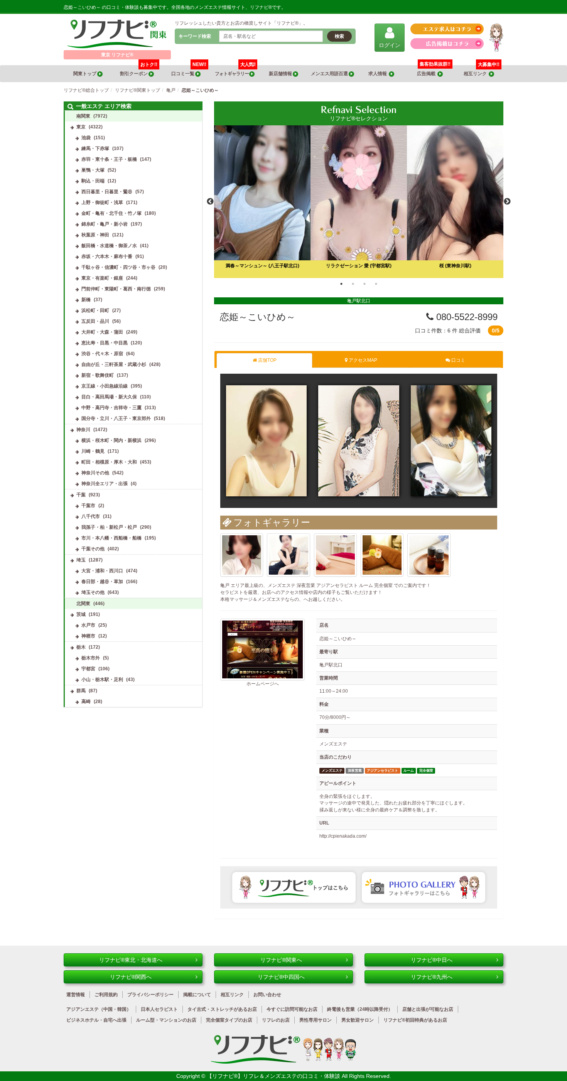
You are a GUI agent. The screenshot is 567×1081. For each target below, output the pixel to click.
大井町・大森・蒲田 (102, 332)
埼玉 (81, 560)
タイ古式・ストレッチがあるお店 (222, 1009)
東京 (81, 127)
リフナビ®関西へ (131, 977)
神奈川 (83, 429)
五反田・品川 (95, 321)
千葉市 (88, 505)
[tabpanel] (358, 201)
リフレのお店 (276, 1020)
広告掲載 (427, 73)
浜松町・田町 (95, 310)
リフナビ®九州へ (431, 977)
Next (507, 202)
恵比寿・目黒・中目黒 (104, 343)
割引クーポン (138, 70)
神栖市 (88, 636)
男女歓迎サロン (357, 1020)
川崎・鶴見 (93, 451)
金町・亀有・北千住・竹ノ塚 (111, 213)
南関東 (83, 116)
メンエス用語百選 (330, 73)
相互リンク (482, 70)
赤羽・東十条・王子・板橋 (109, 159)
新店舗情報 (281, 73)
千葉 (81, 494)
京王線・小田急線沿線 (104, 386)
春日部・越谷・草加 (102, 581)
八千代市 (90, 516)
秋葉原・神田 (95, 235)
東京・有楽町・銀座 (102, 278)
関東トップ (85, 73)
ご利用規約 (106, 994)
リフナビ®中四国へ (281, 977)
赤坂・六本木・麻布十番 (106, 256)
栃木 (81, 647)
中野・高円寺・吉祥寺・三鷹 (111, 407)
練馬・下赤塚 (95, 148)
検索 (339, 36)
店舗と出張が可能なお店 (427, 1009)
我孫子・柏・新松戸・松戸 (109, 527)
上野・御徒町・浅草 (102, 202)
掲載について (197, 994)
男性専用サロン (315, 1020)
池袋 (86, 137)
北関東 (83, 603)
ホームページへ (262, 683)
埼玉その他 (93, 592)
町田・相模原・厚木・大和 (109, 462)
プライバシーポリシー (150, 994)
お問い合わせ (267, 994)
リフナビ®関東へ (281, 960)
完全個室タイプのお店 (229, 1020)
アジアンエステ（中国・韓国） (98, 1009)
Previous (210, 202)
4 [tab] (376, 284)
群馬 (81, 690)
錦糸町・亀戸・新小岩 (104, 224)
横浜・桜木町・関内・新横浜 (111, 440)
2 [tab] (353, 284)
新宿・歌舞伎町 (97, 375)
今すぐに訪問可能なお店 (292, 1009)
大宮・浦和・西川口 (102, 570)
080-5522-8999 (466, 317)
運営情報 (75, 994)
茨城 (81, 614)
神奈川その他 (95, 473)
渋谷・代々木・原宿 (102, 353)
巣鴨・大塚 (93, 170)
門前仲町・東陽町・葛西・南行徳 (116, 289)
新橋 (86, 299)
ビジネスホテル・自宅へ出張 (96, 1020)
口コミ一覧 (188, 70)
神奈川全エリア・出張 (104, 483)
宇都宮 (88, 668)
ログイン (389, 45)
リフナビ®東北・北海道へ (130, 960)
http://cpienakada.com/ (342, 836)
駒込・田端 (93, 181)
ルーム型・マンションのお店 (166, 1020)
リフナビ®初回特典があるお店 (415, 1020)
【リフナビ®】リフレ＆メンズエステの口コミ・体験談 (274, 1076)
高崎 (86, 701)
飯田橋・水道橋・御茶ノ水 (109, 245)
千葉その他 (93, 548)
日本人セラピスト (159, 1009)
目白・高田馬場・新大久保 (109, 397)
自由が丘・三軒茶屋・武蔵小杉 (113, 364)
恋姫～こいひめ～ (257, 317)
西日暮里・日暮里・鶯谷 (106, 191)
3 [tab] (364, 284)
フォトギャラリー (235, 70)
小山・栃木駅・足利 (102, 679)
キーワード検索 (195, 36)
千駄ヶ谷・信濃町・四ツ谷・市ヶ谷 (118, 267)
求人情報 (378, 73)
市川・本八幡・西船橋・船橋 (111, 538)
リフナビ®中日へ (431, 960)
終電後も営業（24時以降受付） (360, 1009)
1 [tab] (341, 284)
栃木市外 (90, 658)
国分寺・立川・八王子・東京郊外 (116, 418)
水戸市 (88, 625)
